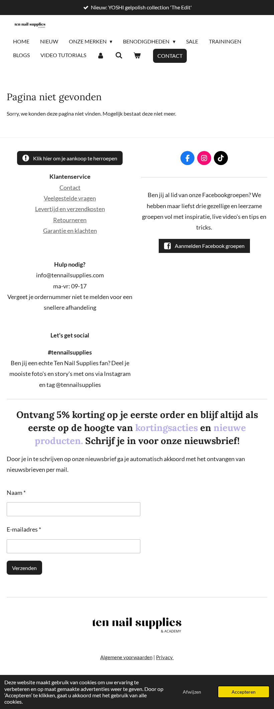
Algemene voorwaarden (126, 657)
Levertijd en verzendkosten (70, 208)
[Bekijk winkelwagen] (137, 55)
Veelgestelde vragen (70, 198)
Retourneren (70, 220)
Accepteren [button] (244, 692)
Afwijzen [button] (192, 692)
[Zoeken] (118, 55)
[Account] (100, 55)
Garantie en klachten (70, 230)
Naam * (16, 492)
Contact (70, 187)
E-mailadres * (24, 529)
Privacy (165, 657)
